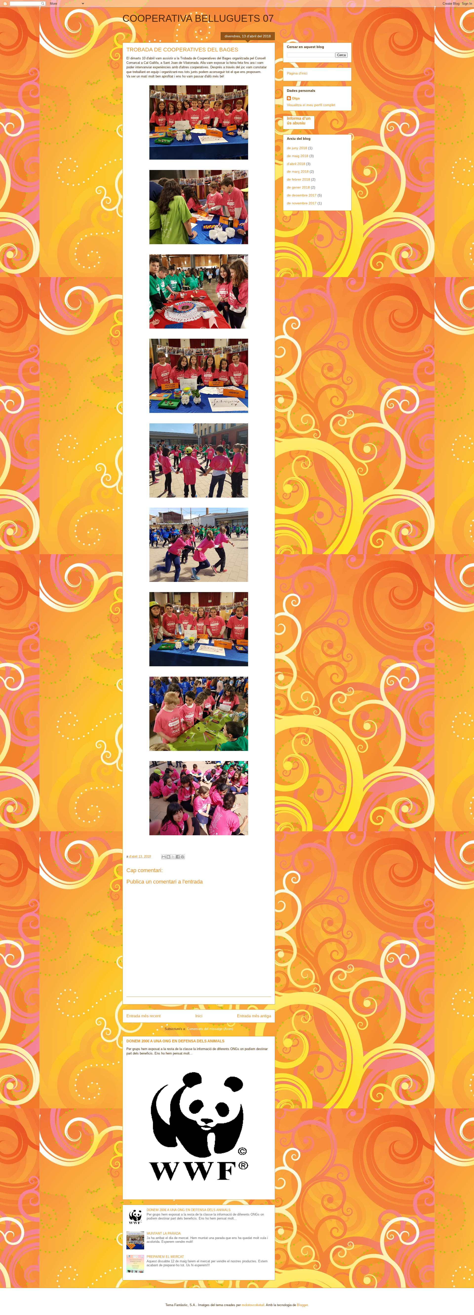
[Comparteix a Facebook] (177, 856)
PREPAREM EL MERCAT (165, 1257)
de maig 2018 (297, 156)
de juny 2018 (297, 148)
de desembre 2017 (301, 195)
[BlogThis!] (168, 856)
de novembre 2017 (301, 203)
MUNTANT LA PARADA (164, 1233)
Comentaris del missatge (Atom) (210, 1029)
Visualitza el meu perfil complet (311, 105)
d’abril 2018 (296, 164)
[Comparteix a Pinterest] (182, 856)
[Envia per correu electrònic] (163, 856)
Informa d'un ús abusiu (299, 120)
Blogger (302, 1305)
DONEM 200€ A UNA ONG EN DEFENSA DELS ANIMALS (175, 1041)
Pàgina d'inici (297, 73)
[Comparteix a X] (173, 856)
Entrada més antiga (254, 1016)
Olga (296, 98)
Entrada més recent (143, 1016)
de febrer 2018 (298, 179)
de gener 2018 (298, 187)
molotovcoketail (253, 1305)
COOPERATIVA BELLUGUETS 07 (198, 18)
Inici (198, 1016)
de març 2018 (298, 171)
